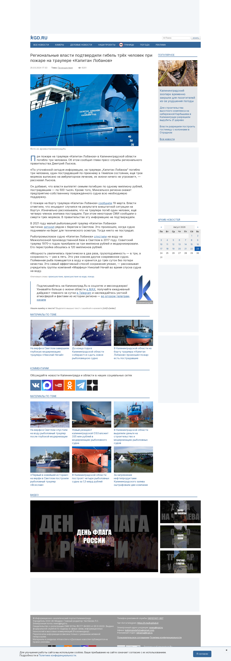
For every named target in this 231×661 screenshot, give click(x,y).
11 (167, 244)
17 (161, 248)
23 (198, 248)
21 (185, 248)
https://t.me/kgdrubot (147, 623)
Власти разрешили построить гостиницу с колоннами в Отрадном (177, 129)
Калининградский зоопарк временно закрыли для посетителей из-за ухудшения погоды (177, 96)
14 (185, 244)
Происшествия (65, 67)
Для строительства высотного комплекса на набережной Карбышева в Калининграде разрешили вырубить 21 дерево (175, 113)
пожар (90, 276)
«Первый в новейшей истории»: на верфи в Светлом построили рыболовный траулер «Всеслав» (49, 479)
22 (191, 248)
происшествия (55, 276)
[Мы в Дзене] (92, 385)
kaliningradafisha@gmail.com (139, 630)
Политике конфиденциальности (57, 655)
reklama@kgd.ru (144, 632)
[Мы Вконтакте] (35, 385)
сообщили (105, 203)
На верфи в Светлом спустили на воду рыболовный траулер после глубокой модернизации (48, 433)
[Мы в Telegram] (81, 385)
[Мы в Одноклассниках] (69, 385)
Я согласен (202, 654)
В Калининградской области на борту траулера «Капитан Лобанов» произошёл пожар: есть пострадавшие (133, 353)
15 (192, 244)
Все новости (167, 139)
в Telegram (84, 292)
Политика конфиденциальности (166, 637)
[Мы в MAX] (47, 385)
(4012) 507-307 (155, 618)
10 (161, 244)
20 (179, 248)
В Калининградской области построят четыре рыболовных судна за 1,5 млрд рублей (90, 478)
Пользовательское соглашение (133, 637)
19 (173, 248)
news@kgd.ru (156, 627)
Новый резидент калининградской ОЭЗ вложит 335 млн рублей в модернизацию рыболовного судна (90, 436)
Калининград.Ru (144, 302)
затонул (49, 227)
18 (167, 248)
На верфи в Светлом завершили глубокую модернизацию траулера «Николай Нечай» (49, 351)
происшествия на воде (75, 276)
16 (198, 244)
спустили (100, 236)
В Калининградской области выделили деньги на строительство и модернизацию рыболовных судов (131, 436)
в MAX (90, 289)
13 (179, 244)
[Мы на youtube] (58, 385)
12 (173, 244)
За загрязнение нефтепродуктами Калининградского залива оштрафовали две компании (131, 479)
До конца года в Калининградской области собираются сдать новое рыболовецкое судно (88, 353)
